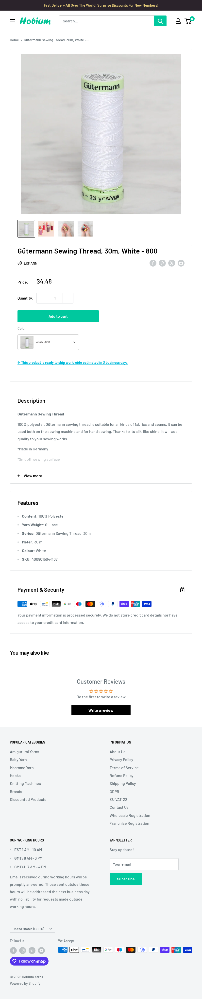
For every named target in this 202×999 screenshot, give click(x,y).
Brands (16, 791)
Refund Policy (122, 775)
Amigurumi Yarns (24, 751)
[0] (188, 21)
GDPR (114, 791)
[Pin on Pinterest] (162, 263)
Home (14, 40)
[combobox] (48, 342)
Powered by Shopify (25, 983)
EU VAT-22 (118, 799)
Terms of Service (124, 767)
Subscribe (126, 878)
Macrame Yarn (22, 767)
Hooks (15, 775)
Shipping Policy (123, 783)
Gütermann (27, 263)
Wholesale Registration (130, 815)
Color (21, 328)
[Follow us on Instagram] (22, 950)
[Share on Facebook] (153, 263)
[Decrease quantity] (42, 298)
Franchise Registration (129, 823)
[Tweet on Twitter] (171, 263)
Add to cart (58, 316)
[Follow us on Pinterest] (32, 950)
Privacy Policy (121, 759)
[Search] (160, 21)
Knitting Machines (25, 783)
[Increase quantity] (68, 298)
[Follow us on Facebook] (13, 950)
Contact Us (119, 807)
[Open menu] (12, 21)
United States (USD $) (28, 929)
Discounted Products (28, 799)
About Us (117, 751)
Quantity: (25, 298)
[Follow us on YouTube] (41, 950)
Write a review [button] (101, 710)
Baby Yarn (18, 759)
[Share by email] (181, 263)
